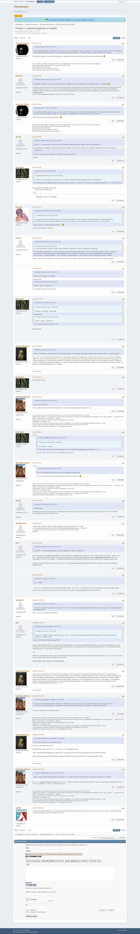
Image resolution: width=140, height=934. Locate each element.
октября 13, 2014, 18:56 (38, 671)
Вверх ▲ (125, 930)
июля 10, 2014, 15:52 (37, 575)
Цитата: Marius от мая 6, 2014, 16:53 (46, 47)
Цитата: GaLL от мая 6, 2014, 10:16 (46, 246)
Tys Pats (20, 167)
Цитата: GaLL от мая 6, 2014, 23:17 (45, 350)
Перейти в (95, 837)
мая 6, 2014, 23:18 (36, 268)
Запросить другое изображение (42, 888)
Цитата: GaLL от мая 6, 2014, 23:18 (45, 302)
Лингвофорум (21, 6)
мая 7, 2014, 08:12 (36, 377)
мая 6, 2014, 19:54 (36, 43)
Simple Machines (26, 930)
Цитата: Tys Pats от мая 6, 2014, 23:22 (46, 504)
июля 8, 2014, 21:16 (37, 523)
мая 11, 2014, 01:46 (37, 500)
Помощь (119, 930)
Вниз (16, 38)
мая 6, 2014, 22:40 (36, 137)
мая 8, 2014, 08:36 (36, 432)
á (25, 858)
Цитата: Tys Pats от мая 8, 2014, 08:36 (50, 468)
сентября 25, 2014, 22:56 (38, 622)
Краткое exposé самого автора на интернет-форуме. (49, 661)
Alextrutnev (21, 523)
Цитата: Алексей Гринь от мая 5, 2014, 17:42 (48, 546)
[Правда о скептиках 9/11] (16, 614)
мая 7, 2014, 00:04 (36, 346)
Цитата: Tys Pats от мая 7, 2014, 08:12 (46, 400)
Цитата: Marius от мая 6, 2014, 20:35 (46, 108)
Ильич (20, 207)
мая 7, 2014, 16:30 (36, 397)
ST (18, 543)
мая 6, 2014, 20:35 (36, 75)
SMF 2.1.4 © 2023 (17, 930)
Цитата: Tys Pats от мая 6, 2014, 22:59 (46, 272)
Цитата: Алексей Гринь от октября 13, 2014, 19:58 (49, 773)
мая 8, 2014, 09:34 (36, 463)
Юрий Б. (20, 600)
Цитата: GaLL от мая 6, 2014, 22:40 (45, 171)
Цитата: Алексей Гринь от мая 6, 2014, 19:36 (48, 241)
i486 (18, 808)
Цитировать (120, 59)
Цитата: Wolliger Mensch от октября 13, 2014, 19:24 (50, 738)
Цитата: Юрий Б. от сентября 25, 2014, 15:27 (48, 626)
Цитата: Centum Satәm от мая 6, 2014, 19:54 (48, 79)
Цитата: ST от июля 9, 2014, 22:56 (45, 578)
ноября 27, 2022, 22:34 (38, 808)
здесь (72, 20)
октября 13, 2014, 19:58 (38, 734)
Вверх (16, 830)
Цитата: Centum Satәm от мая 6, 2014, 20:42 (48, 211)
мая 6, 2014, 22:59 (36, 167)
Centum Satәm (23, 43)
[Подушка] (16, 417)
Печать (123, 38)
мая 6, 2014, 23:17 (36, 207)
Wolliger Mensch (23, 397)
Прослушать (28, 888)
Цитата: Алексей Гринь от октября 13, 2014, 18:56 (49, 699)
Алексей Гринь (23, 346)
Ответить (116, 38)
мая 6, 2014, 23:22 (38, 299)
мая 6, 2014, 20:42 (36, 104)
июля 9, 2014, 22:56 (37, 543)
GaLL (19, 137)
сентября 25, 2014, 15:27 (38, 600)
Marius (20, 76)
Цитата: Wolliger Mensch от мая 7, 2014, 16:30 (52, 437)
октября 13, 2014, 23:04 (38, 769)
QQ (113, 59)
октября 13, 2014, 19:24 (38, 696)
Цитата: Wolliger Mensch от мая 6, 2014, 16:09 (48, 140)
